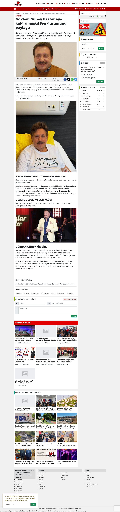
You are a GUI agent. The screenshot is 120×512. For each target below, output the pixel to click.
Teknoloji (91, 3)
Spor (82, 3)
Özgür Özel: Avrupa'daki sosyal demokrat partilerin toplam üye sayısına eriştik (66, 339)
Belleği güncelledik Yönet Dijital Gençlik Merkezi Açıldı (46, 409)
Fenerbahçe (85, 98)
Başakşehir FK (86, 109)
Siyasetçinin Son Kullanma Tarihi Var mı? (24, 360)
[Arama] (102, 9)
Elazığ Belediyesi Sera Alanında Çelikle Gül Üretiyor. (64, 409)
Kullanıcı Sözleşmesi (92, 484)
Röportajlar (40, 3)
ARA (101, 48)
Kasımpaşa (85, 106)
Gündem (60, 3)
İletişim (98, 9)
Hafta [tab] (92, 57)
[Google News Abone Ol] (41, 78)
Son (54, 293)
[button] (104, 3)
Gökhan (19, 293)
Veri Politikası (90, 486)
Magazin (64, 473)
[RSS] (105, 9)
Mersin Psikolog (47, 511)
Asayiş (75, 3)
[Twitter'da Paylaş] (68, 79)
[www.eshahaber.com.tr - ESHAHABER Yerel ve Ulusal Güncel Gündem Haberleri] (18, 3)
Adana (91, 16)
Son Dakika (19, 482)
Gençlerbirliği (86, 96)
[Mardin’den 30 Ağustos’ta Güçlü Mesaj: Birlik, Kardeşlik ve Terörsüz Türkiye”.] (67, 352)
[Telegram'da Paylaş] (75, 79)
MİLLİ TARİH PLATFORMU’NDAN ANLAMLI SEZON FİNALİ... (67, 445)
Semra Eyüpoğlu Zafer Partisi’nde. (48, 9)
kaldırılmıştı (46, 293)
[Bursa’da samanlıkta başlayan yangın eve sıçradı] (46, 352)
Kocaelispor (85, 101)
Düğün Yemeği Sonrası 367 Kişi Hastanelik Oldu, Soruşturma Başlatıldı (24, 339)
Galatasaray (85, 93)
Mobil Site (19, 491)
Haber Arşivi (20, 484)
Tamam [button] (33, 504)
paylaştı (71, 293)
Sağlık (100, 3)
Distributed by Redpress (20, 511)
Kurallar (88, 480)
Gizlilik (88, 482)
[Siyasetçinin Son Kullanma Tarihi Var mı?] (25, 352)
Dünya (64, 477)
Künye (87, 475)
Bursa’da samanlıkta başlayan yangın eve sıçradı (45, 360)
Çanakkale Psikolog (35, 511)
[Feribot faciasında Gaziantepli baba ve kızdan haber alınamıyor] (46, 331)
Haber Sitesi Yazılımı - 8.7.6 (74, 508)
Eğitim (64, 480)
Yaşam (68, 3)
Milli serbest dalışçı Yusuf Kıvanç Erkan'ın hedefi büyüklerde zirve (24, 382)
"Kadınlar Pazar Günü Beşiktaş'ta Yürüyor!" (22, 409)
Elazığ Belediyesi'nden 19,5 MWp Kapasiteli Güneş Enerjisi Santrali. (24, 445)
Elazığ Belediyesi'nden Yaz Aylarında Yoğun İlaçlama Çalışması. (45, 427)
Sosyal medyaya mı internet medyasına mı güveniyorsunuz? (92, 69)
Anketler (19, 488)
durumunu (62, 293)
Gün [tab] (88, 57)
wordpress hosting (79, 511)
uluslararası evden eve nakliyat (63, 511)
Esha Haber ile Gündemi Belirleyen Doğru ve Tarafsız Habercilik (45, 462)
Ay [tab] (96, 57)
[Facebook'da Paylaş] (65, 79)
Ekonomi (65, 475)
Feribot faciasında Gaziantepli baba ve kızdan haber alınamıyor (45, 339)
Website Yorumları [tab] (70, 299)
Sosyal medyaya (87, 75)
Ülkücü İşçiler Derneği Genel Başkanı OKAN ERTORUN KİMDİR (25, 462)
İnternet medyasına (89, 78)
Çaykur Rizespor (87, 104)
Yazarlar (89, 9)
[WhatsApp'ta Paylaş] (72, 79)
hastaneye (36, 293)
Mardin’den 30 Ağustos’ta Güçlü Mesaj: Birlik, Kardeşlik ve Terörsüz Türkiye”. (65, 360)
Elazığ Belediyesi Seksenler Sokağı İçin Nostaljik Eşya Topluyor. (66, 427)
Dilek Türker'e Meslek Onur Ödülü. (66, 462)
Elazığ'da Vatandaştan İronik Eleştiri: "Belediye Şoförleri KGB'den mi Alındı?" (25, 427)
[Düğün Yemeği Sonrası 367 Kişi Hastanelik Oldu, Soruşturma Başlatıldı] (25, 331)
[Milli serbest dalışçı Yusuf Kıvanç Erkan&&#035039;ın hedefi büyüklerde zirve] (25, 373)
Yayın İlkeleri (90, 477)
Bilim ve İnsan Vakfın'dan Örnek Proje (45, 445)
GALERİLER (79, 9)
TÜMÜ (102, 63)
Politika (51, 3)
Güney (27, 293)
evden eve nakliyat (6, 511)
